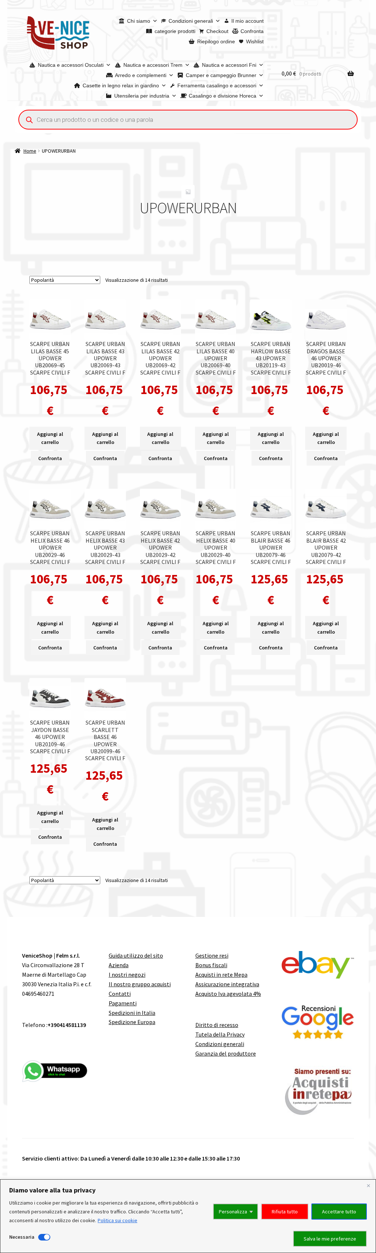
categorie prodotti (175, 31)
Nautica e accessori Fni (229, 65)
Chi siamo (138, 21)
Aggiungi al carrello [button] (50, 438)
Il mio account (247, 21)
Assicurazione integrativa (227, 984)
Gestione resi (211, 955)
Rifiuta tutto (285, 1211)
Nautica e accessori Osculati (71, 65)
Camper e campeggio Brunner (221, 75)
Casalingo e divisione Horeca (222, 96)
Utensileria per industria (141, 96)
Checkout (217, 31)
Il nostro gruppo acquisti (140, 984)
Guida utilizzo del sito (136, 955)
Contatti (120, 993)
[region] (188, 1216)
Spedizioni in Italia (132, 1012)
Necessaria (22, 1237)
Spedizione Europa (132, 1022)
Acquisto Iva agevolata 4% (228, 993)
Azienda (119, 965)
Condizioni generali (191, 21)
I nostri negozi (127, 974)
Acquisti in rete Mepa (221, 974)
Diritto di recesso (216, 1024)
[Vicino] (368, 1185)
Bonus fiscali (211, 965)
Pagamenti (123, 1003)
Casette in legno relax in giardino (121, 85)
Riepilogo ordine (216, 41)
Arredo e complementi (140, 75)
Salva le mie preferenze (330, 1238)
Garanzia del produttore (225, 1053)
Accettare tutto (339, 1211)
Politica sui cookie (117, 1220)
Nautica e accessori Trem (152, 65)
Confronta (252, 31)
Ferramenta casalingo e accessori (216, 85)
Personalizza (233, 1211)
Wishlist (255, 41)
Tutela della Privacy (220, 1034)
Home (30, 150)
